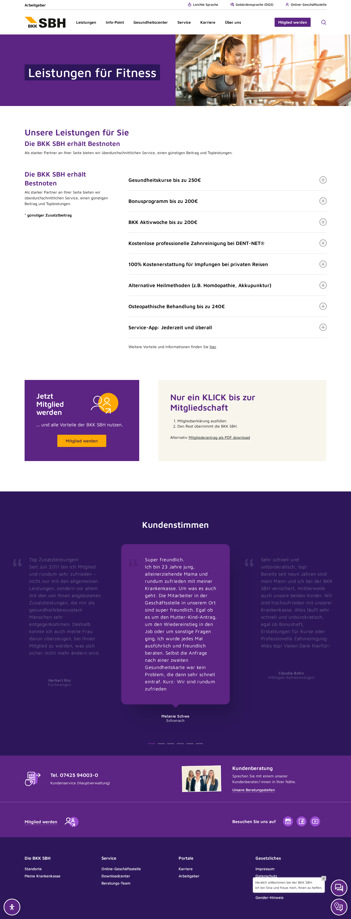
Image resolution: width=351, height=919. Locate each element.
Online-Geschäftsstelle (121, 869)
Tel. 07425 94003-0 (74, 775)
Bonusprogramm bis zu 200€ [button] (163, 201)
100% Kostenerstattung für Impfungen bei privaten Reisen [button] (198, 264)
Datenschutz (266, 876)
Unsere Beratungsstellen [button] (253, 790)
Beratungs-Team (115, 883)
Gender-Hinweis (269, 897)
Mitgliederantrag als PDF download (219, 437)
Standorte (33, 869)
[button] (81, 441)
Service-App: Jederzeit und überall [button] (170, 327)
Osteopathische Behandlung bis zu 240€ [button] (176, 306)
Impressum (264, 869)
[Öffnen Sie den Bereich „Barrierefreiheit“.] (12, 907)
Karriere (186, 869)
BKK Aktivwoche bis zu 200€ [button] (162, 222)
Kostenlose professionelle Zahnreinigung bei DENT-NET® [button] (196, 243)
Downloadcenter (115, 876)
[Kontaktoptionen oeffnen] (339, 907)
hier (213, 347)
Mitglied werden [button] (41, 821)
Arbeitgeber (35, 5)
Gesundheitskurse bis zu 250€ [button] (164, 180)
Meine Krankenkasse (42, 876)
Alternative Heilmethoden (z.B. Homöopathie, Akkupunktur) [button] (199, 285)
